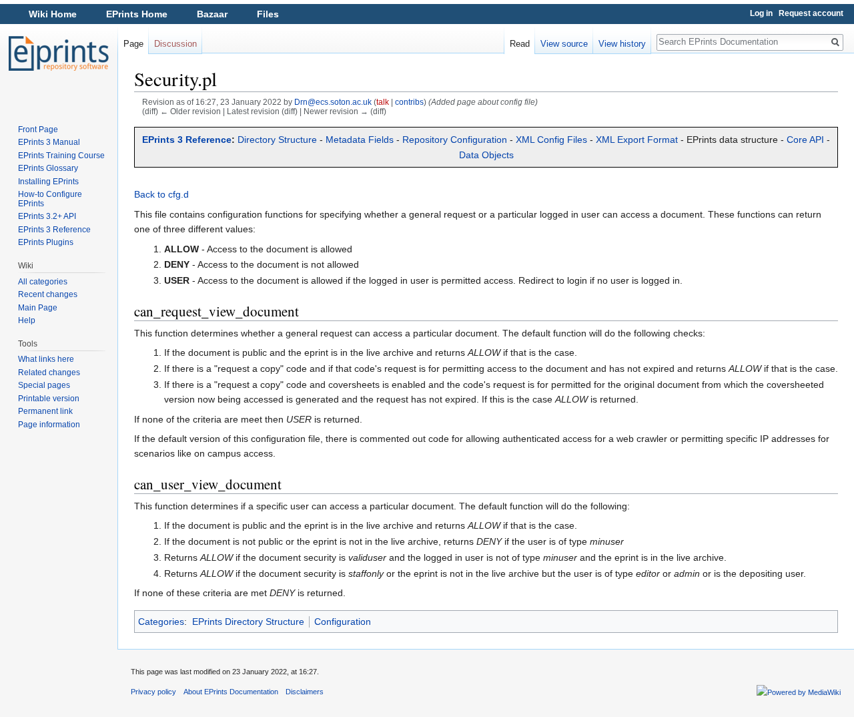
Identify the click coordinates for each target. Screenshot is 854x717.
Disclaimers (305, 692)
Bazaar (212, 14)
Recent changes (47, 294)
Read (520, 44)
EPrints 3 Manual (49, 142)
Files (268, 14)
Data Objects (486, 155)
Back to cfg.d (161, 194)
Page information (49, 424)
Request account (811, 13)
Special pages (44, 385)
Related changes (49, 372)
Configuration (342, 621)
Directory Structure (277, 139)
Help (26, 320)
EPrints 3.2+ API (47, 216)
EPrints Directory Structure (248, 621)
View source (564, 44)
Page (133, 44)
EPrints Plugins (45, 242)
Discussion (175, 44)
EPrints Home (136, 14)
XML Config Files (551, 139)
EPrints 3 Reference (187, 139)
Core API (805, 139)
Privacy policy (153, 692)
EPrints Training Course (61, 155)
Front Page (38, 129)
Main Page (37, 307)
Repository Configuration (454, 139)
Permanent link (45, 411)
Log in (761, 13)
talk (382, 101)
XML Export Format (637, 139)
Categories (161, 621)
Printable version (48, 398)
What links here (46, 359)
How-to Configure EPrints (50, 199)
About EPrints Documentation (230, 692)
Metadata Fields (360, 139)
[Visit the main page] (58, 53)
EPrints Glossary (48, 168)
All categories (42, 281)
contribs (409, 101)
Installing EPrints (48, 181)
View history (622, 44)
